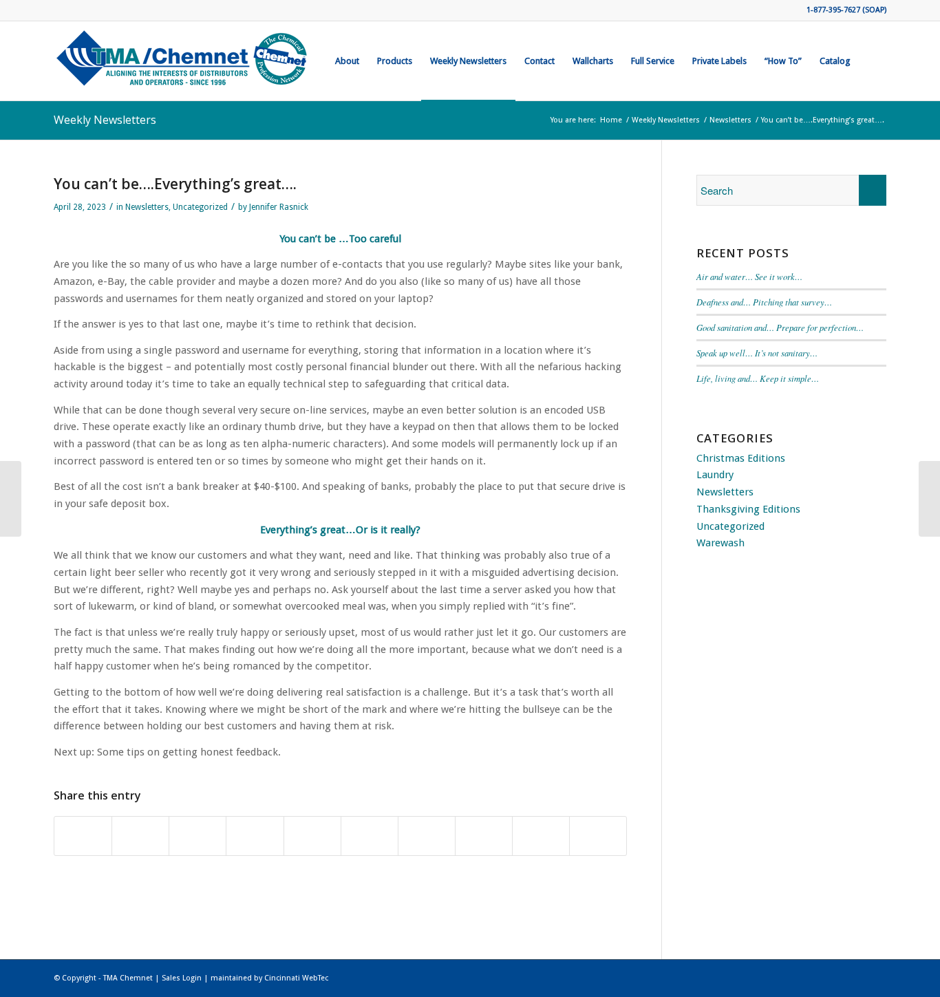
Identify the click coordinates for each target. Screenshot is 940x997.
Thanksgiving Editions (748, 509)
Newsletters (147, 207)
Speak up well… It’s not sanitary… (757, 352)
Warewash (720, 543)
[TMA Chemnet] (183, 60)
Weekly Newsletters (105, 119)
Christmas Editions (740, 458)
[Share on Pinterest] (312, 836)
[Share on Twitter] (140, 836)
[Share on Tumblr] (426, 836)
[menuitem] (347, 60)
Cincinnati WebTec (296, 978)
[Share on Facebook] (82, 836)
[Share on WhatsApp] (254, 836)
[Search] (872, 60)
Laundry (715, 475)
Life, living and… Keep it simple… (757, 378)
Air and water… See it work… (749, 276)
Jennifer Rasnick (278, 207)
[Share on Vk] (484, 836)
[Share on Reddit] (541, 836)
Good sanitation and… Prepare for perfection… (780, 327)
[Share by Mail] (598, 836)
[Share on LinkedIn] (369, 836)
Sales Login (182, 978)
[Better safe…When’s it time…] (10, 499)
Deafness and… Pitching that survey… (764, 302)
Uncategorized (200, 207)
